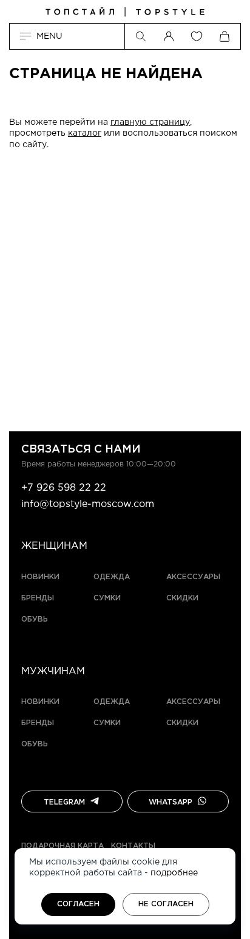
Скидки (182, 598)
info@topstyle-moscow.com (87, 504)
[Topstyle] (125, 12)
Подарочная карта (62, 846)
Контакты (133, 846)
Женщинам (54, 546)
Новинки (40, 577)
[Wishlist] (197, 36)
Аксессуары (193, 577)
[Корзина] (224, 36)
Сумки (107, 598)
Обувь (34, 619)
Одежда (111, 577)
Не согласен (166, 904)
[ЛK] (169, 36)
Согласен (78, 904)
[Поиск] (141, 36)
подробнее (174, 873)
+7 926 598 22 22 (63, 488)
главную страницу (150, 122)
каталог (84, 133)
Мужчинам (53, 671)
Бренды (37, 598)
